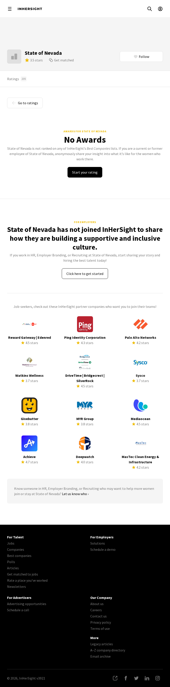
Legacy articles (101, 644)
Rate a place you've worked (27, 580)
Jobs (10, 543)
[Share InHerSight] (115, 678)
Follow (144, 56)
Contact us (98, 616)
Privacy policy (100, 622)
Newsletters (16, 586)
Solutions (97, 543)
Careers (96, 610)
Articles (13, 568)
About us (97, 604)
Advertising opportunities (26, 604)
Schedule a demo (103, 549)
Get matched (64, 60)
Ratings (16, 79)
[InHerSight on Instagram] (157, 678)
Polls (11, 562)
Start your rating (85, 172)
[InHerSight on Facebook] (125, 678)
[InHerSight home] (30, 9)
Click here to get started (84, 273)
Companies (15, 549)
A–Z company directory (107, 650)
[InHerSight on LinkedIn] (147, 678)
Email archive (100, 656)
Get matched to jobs (22, 574)
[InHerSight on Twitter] (136, 678)
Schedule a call (18, 610)
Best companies (19, 555)
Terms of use (100, 628)
